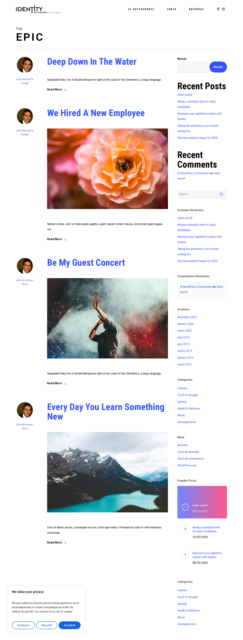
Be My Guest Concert (86, 262)
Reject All (46, 625)
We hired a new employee (96, 113)
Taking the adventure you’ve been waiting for (198, 128)
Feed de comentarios (190, 458)
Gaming (182, 401)
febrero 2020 (185, 324)
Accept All (69, 625)
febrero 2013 (185, 357)
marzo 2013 (184, 351)
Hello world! (184, 95)
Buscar (182, 58)
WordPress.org (186, 465)
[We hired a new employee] (107, 218)
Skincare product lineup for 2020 (197, 138)
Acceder (182, 445)
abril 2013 (183, 344)
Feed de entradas (188, 452)
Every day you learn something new (106, 411)
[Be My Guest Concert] (107, 368)
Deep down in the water (92, 61)
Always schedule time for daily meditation (196, 104)
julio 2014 (183, 337)
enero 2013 (184, 364)
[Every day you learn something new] (107, 522)
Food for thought (187, 395)
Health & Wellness (188, 408)
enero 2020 (184, 330)
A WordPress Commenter (193, 173)
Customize (23, 625)
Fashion (29, 280)
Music (25, 284)
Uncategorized (186, 422)
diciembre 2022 (187, 317)
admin (19, 79)
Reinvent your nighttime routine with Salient (199, 116)
